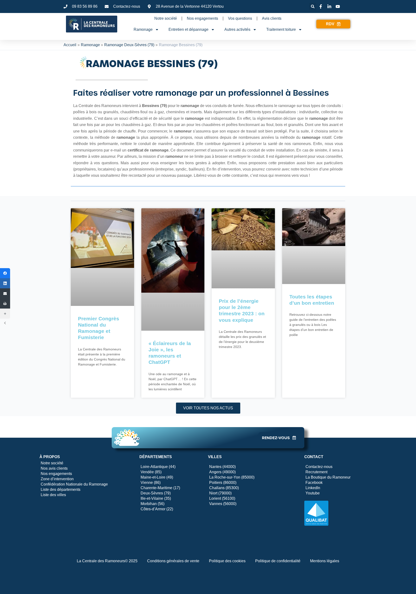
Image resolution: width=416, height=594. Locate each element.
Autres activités (237, 29)
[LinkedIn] (5, 283)
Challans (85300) (224, 488)
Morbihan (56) (152, 504)
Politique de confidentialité (277, 561)
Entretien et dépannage (188, 29)
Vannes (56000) (222, 504)
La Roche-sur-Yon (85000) (231, 477)
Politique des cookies (227, 561)
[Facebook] (5, 273)
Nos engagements (202, 18)
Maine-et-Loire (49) (157, 477)
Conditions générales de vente (173, 561)
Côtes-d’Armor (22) (157, 509)
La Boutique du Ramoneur (328, 477)
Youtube (313, 493)
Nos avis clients (54, 468)
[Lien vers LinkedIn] (330, 6)
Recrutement (316, 472)
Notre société (165, 18)
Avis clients (271, 18)
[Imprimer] (5, 303)
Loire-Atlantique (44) (158, 467)
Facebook (314, 482)
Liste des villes (53, 495)
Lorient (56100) (222, 498)
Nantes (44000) (222, 467)
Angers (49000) (222, 472)
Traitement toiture (281, 29)
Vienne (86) (151, 482)
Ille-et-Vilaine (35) (156, 498)
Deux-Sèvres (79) (156, 493)
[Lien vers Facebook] (321, 6)
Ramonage (143, 29)
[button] (312, 6)
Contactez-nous (319, 467)
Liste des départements (60, 489)
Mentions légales (324, 561)
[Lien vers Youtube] (338, 6)
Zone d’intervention (57, 479)
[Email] (5, 293)
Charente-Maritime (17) (160, 488)
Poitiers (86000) (222, 482)
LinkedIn (313, 488)
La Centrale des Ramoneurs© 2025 (107, 561)
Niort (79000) (220, 493)
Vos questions (240, 18)
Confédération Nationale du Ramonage (74, 484)
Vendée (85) (151, 472)
